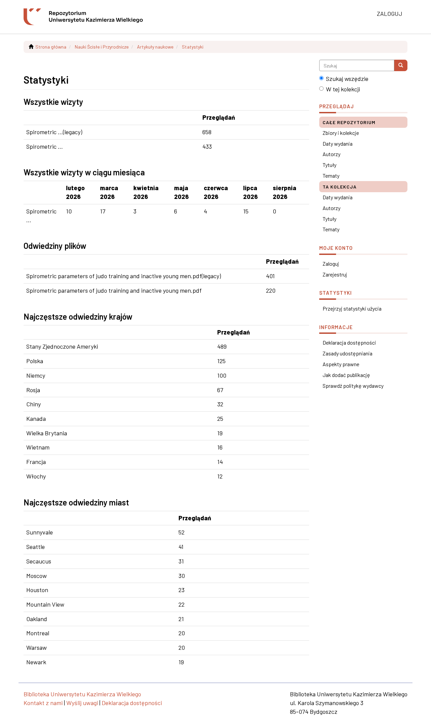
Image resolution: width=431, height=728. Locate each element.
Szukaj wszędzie (347, 78)
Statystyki (192, 47)
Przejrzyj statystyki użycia (352, 308)
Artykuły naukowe (155, 47)
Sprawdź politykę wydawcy (353, 385)
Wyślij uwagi (82, 702)
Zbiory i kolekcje (341, 132)
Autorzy (331, 154)
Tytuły (329, 165)
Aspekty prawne (341, 364)
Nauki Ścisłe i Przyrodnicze (102, 47)
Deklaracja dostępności (349, 342)
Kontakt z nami (43, 702)
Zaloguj (331, 263)
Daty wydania (338, 143)
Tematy (331, 175)
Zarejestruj (335, 274)
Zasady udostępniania (347, 353)
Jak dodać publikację (346, 375)
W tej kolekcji (343, 89)
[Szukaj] (400, 65)
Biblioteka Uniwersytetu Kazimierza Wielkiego (82, 694)
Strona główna (50, 47)
